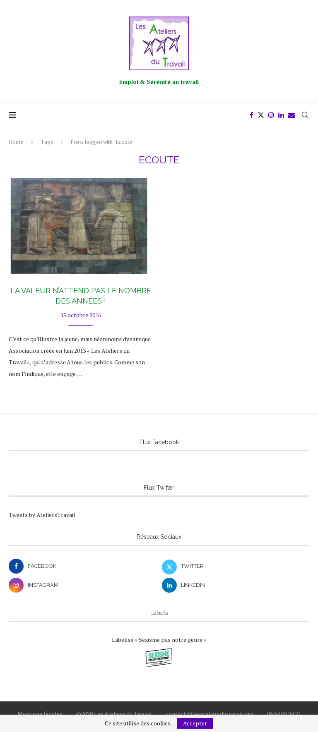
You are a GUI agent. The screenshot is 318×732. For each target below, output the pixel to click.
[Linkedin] (281, 115)
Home (16, 142)
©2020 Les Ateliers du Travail (114, 714)
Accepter (195, 723)
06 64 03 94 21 (284, 714)
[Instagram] (271, 115)
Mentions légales (40, 714)
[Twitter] (261, 115)
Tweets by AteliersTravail (42, 515)
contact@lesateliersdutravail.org (209, 714)
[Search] (305, 115)
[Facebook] (251, 115)
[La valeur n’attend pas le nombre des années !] (81, 226)
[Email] (291, 115)
